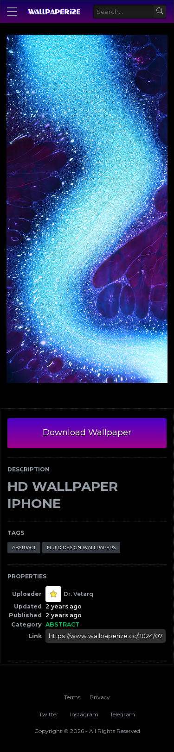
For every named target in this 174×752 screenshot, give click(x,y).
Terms (72, 697)
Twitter (48, 714)
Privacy (100, 697)
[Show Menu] (12, 11)
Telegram (122, 714)
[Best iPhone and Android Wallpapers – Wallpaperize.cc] (54, 11)
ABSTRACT (24, 548)
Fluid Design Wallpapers (81, 548)
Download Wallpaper (87, 432)
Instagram (84, 714)
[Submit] (160, 12)
